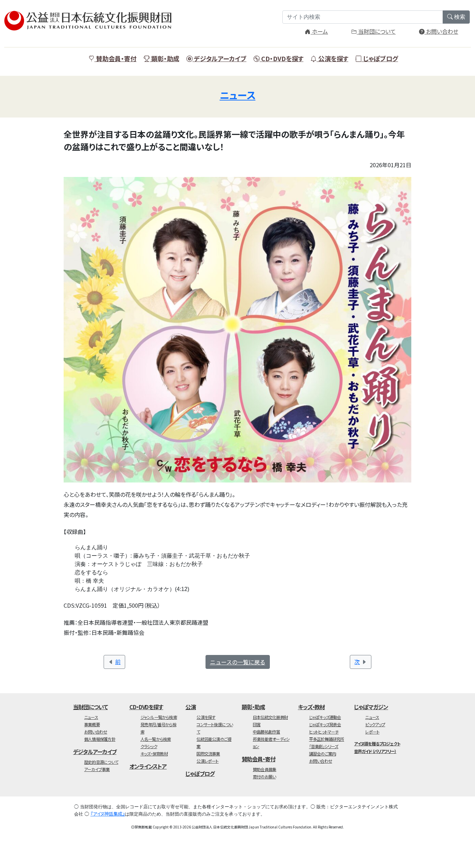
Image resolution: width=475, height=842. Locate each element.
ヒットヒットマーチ (324, 732)
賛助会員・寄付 (116, 58)
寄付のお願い (264, 776)
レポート (372, 732)
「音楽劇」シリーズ (323, 746)
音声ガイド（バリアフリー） (375, 751)
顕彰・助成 (164, 58)
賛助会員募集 (264, 769)
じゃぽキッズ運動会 (325, 717)
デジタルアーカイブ (220, 58)
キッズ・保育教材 (154, 753)
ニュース (238, 95)
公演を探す (332, 58)
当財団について (376, 31)
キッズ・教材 (311, 707)
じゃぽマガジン (371, 707)
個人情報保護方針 (99, 739)
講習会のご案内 (322, 753)
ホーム (319, 31)
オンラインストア (148, 766)
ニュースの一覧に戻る (237, 662)
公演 (190, 707)
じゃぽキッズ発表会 (325, 724)
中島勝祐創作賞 (266, 732)
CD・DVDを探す (282, 58)
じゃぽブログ (380, 58)
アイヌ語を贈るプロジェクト (377, 743)
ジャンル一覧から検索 (158, 717)
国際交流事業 (208, 753)
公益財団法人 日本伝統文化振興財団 (91, 20)
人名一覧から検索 (155, 739)
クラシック (148, 746)
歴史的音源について (101, 762)
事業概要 (92, 724)
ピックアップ (375, 724)
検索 (459, 17)
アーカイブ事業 (97, 769)
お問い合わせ (441, 31)
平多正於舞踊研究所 (326, 739)
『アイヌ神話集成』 (107, 813)
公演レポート (207, 761)
